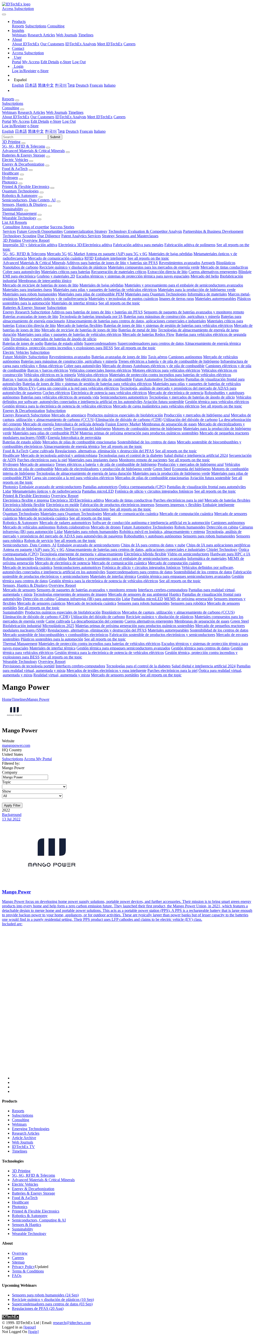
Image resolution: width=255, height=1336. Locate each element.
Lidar (7, 491)
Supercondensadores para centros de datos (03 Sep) (52, 1304)
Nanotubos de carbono (20, 267)
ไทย (71, 85)
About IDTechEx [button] (15, 117)
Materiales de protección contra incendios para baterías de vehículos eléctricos (170, 375)
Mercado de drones (117, 366)
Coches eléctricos (56, 393)
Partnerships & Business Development (213, 231)
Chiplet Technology (222, 549)
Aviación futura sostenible (163, 402)
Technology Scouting (19, 236)
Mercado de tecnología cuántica (43, 518)
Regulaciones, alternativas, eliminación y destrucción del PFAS (104, 451)
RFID (89, 258)
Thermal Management (19, 213)
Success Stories (62, 227)
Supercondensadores (100, 343)
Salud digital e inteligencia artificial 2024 (196, 455)
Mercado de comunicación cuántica (55, 258)
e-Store (65, 62)
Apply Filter (12, 805)
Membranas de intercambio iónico (44, 281)
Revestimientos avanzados (179, 263)
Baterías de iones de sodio (22, 343)
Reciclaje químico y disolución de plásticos (73, 267)
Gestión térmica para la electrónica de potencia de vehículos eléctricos (57, 406)
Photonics (9, 182)
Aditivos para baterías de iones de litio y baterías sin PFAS (112, 263)
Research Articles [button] (31, 112)
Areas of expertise (35, 227)
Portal (16, 62)
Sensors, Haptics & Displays (24, 204)
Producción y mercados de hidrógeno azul (197, 415)
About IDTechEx (25, 44)
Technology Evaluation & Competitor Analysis (145, 231)
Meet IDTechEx (110, 44)
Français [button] (86, 131)
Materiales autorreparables (215, 298)
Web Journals (66, 35)
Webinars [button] (9, 112)
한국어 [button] (51, 131)
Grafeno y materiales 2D (56, 276)
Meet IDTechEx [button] (100, 117)
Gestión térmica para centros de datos (200, 648)
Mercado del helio (205, 276)
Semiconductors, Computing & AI (39, 1220)
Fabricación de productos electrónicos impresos (117, 505)
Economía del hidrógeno (91, 428)
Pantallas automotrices (100, 487)
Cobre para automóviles (21, 272)
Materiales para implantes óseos (27, 290)
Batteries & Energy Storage (23, 155)
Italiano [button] (100, 131)
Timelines (85, 35)
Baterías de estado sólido (63, 343)
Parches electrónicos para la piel (42, 460)
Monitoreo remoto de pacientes (143, 460)
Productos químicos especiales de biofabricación (125, 415)
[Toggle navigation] (4, 14)
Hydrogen (10, 177)
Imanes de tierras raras (176, 298)
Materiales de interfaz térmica (74, 303)
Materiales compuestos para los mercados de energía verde (153, 267)
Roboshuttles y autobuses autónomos (153, 536)
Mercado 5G (57, 254)
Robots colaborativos (73, 527)
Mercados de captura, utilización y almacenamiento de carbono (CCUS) (178, 612)
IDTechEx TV (23, 1147)
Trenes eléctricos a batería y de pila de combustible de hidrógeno (168, 361)
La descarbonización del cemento (97, 621)
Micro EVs (27, 388)
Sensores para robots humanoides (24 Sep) (45, 1295)
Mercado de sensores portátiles (115, 675)
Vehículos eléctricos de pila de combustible (98, 379)
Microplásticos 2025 (58, 626)
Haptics (175, 594)
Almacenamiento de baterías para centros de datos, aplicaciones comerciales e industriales (136, 321)
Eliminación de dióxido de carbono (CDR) (128, 419)
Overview (20, 1253)
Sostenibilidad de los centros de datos (146, 442)
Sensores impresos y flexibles (178, 505)
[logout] (29, 1327)
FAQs (16, 1276)
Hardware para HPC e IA (230, 554)
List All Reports (14, 222)
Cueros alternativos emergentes (213, 272)
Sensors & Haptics (26, 1224)
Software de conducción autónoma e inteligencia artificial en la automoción (151, 523)
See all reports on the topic (148, 258)
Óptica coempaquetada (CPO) (142, 487)
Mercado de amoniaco (68, 415)
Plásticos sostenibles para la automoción (52, 639)
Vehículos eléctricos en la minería (50, 375)
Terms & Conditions (28, 1271)
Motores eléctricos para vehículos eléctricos (166, 370)
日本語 (31, 85)
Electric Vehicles (15, 160)
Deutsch (82, 85)
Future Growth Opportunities (40, 231)
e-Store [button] (55, 121)
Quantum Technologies (20, 191)
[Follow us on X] (132, 1007)
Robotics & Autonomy (20, 195)
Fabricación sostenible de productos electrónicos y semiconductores (56, 509)
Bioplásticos (225, 263)
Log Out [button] (69, 121)
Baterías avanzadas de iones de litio (30, 316)
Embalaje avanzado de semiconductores (50, 487)
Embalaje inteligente (111, 258)
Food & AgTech (15, 169)
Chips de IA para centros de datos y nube (153, 545)
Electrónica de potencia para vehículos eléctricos (109, 393)
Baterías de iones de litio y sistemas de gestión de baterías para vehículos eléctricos (168, 325)
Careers (129, 44)
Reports (18, 26)
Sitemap (18, 1262)
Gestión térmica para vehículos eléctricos (217, 402)
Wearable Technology (19, 218)
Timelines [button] (75, 112)
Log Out (79, 62)
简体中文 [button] (36, 131)
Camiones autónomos (185, 357)
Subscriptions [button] (12, 103)
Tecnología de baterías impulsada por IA (91, 316)
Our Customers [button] (42, 117)
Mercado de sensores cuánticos (41, 603)
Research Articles (41, 35)
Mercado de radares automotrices (65, 523)
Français (96, 85)
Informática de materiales (207, 294)
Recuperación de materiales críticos (118, 272)
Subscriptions (35, 26)
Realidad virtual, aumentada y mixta (61, 675)
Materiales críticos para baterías (65, 272)
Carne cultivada (41, 451)
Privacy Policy (23, 1267)
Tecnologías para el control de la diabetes (130, 455)
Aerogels (208, 263)
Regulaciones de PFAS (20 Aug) (38, 1308)
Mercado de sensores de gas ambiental (138, 594)
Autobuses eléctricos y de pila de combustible (168, 366)
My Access (31, 62)
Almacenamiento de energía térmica (213, 343)
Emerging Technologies (30, 1129)
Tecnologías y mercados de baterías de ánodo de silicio (53, 339)
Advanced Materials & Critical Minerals (33, 151)
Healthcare (10, 173)
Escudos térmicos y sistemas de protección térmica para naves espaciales (133, 276)
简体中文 (46, 85)
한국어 (61, 85)
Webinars (19, 35)
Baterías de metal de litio (137, 330)
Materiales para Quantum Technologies (156, 294)
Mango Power (38, 699)
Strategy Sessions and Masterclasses (130, 236)
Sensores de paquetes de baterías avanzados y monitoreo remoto (194, 312)
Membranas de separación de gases (169, 424)
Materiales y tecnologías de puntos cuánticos (123, 298)
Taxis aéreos (157, 357)
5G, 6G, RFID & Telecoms (23, 146)
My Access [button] (21, 121)
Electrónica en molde (62, 505)
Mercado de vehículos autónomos (29, 527)
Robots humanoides (189, 527)
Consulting (55, 26)
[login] (33, 1332)
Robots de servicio (38, 540)
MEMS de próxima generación (188, 599)
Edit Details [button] (40, 121)
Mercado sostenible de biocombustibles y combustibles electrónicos (55, 635)
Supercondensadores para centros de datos (151, 343)
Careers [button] (120, 117)
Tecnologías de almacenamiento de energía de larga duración (83, 473)
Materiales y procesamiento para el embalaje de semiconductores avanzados (184, 285)
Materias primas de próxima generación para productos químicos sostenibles (138, 433)
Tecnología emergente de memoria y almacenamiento (81, 554)
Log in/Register (24, 71)
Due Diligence (48, 236)
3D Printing (11, 142)
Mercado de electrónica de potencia (175, 393)
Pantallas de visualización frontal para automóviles (206, 487)
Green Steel (62, 428)
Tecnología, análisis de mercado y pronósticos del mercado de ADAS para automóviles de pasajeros (122, 533)
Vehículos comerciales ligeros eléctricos (100, 370)
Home (7, 699)
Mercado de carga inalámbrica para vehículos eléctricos (156, 406)
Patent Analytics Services (81, 236)
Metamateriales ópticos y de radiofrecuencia (53, 298)
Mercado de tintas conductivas (224, 267)
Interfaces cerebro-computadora (163, 590)
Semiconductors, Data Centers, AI (29, 200)
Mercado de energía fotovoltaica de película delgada (63, 424)
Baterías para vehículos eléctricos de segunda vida (60, 397)
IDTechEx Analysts (80, 44)
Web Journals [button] (56, 112)
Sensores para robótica (188, 603)
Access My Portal (38, 759)
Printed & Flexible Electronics (25, 186)
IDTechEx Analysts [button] (70, 117)
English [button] (8, 131)
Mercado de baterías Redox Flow (148, 334)
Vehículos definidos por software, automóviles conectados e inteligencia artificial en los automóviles (126, 399)
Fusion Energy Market (123, 424)
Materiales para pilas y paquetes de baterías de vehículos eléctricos (105, 290)
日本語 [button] (21, 131)
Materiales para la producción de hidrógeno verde (197, 290)
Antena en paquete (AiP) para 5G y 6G (116, 254)
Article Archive (24, 1138)
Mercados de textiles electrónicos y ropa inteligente (106, 670)
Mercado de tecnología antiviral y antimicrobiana (59, 455)
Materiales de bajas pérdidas (170, 254)
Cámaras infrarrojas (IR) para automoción (88, 599)
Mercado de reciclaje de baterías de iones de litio (40, 285)
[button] (19, 21)
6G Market (76, 254)
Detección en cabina (222, 527)
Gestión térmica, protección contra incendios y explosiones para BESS (57, 348)
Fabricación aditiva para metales (138, 245)
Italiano (110, 85)
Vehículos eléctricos (92, 375)
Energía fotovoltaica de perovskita (74, 437)
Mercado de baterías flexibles (80, 325)
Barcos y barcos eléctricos (47, 370)
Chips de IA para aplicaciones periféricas (218, 545)
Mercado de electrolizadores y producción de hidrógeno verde (103, 469)
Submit (55, 137)
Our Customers (52, 44)
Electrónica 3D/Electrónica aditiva (85, 245)
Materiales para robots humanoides (29, 294)
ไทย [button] (61, 131)
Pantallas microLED (98, 491)
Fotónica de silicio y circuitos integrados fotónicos (154, 491)
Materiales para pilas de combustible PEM (91, 294)
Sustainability (12, 209)
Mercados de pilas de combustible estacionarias (79, 442)
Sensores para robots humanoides (209, 536)
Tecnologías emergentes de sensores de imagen (70, 594)
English (18, 85)
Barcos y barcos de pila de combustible (33, 379)
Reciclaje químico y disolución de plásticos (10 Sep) (53, 1299)
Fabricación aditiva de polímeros (189, 245)
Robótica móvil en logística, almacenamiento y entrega (162, 531)
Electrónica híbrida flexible (24, 505)
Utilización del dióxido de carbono (190, 419)
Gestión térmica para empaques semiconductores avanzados (184, 576)
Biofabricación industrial (22, 626)
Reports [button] (8, 99)
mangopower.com (16, 745)
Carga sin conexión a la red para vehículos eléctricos (78, 388)
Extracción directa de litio (167, 272)
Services (9, 231)
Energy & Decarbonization (23, 164)
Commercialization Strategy (85, 231)
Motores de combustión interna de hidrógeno (147, 428)
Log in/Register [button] (14, 126)
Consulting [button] (10, 108)
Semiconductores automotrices (124, 397)
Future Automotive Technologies (159, 379)
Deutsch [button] (72, 131)
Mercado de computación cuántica (186, 514)
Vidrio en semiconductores (188, 554)
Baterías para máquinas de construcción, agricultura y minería (172, 316)
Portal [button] (6, 121)
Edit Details (50, 62)
